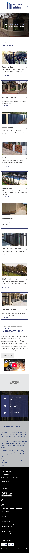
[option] (14, 382)
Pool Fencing (7, 188)
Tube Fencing (7, 67)
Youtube (12, 544)
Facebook (2, 544)
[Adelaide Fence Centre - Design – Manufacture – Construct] (14, 6)
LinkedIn (5, 544)
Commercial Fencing (8, 534)
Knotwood (6, 158)
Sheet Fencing (7, 128)
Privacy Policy (7, 485)
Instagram (9, 544)
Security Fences (7, 526)
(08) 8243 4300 (5, 474)
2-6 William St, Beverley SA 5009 (9, 478)
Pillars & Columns (9, 97)
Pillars (4, 516)
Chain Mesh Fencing (8, 524)
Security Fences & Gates (11, 249)
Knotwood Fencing (8, 519)
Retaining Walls (8, 218)
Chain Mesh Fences (9, 279)
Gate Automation (9, 309)
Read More (5, 75)
